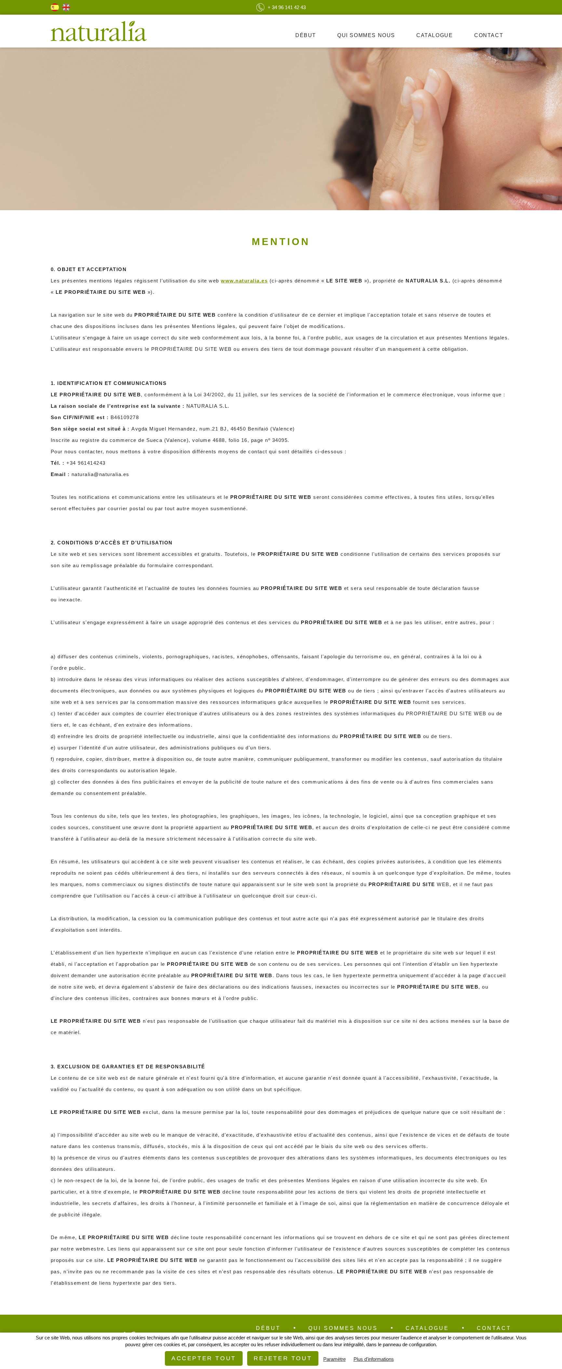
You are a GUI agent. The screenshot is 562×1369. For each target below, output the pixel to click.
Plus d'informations (374, 1359)
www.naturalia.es (244, 280)
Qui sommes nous (366, 35)
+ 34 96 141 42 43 (287, 7)
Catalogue (434, 35)
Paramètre (334, 1359)
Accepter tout (203, 1358)
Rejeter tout (283, 1358)
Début (305, 35)
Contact (488, 35)
